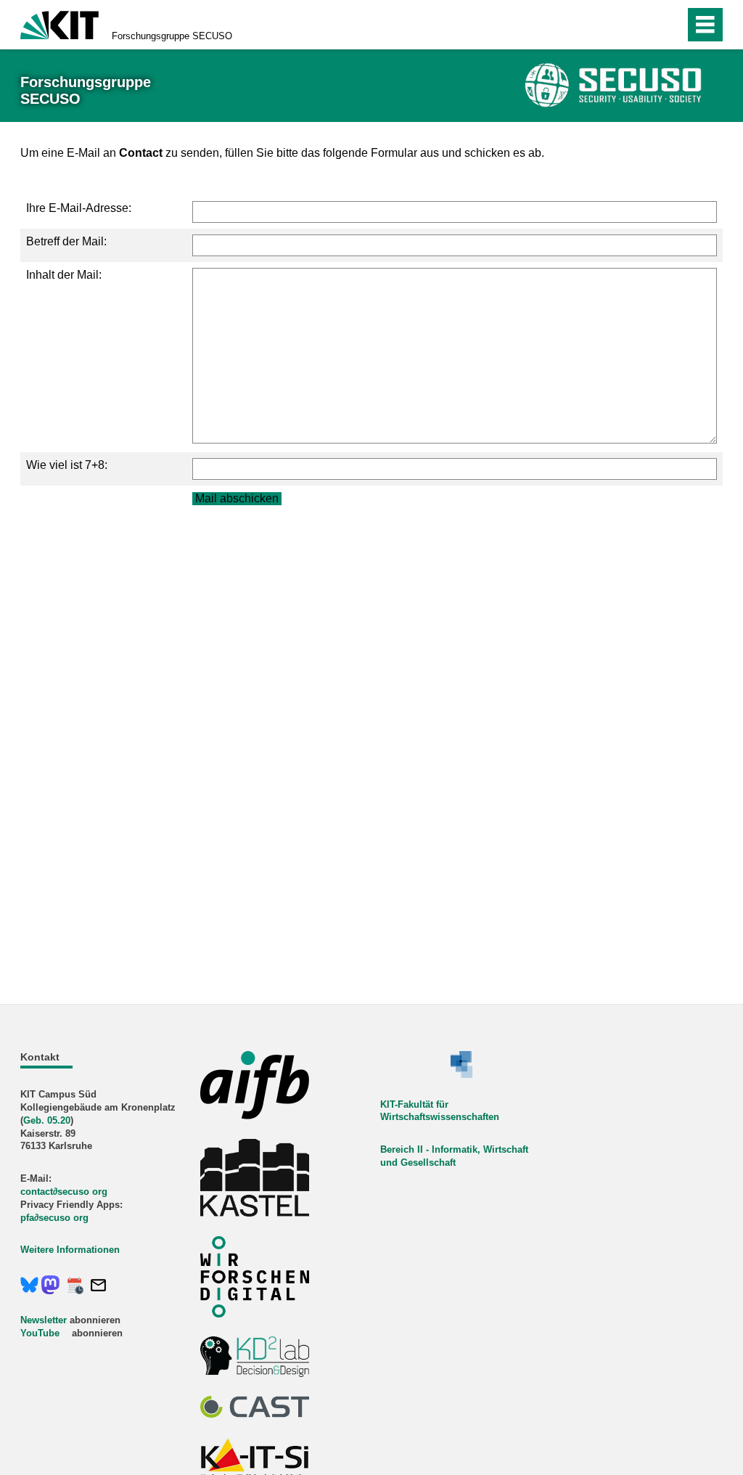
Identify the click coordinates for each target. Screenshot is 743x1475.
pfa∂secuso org (54, 1217)
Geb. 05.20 (46, 1120)
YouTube (39, 1333)
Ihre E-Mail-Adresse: (78, 208)
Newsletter (43, 1320)
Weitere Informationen (70, 1249)
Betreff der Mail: (66, 241)
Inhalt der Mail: (64, 275)
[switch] (642, 25)
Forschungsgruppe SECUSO (172, 35)
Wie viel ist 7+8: (66, 465)
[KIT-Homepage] (59, 23)
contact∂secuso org (63, 1191)
